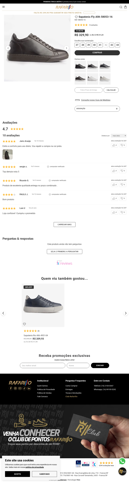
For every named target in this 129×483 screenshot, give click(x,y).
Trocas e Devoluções (73, 393)
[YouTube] (20, 388)
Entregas (69, 389)
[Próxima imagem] (66, 48)
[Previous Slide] (3, 313)
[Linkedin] (29, 388)
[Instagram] (15, 388)
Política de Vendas (44, 393)
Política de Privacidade (46, 389)
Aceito (17, 474)
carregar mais (65, 224)
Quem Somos (42, 386)
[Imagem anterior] (8, 48)
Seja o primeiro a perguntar (64, 251)
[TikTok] (24, 388)
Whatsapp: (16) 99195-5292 (105, 389)
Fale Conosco (42, 396)
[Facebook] (11, 388)
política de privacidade (35, 467)
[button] (77, 45)
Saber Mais (44, 474)
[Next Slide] (125, 313)
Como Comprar (71, 386)
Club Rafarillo (71, 396)
